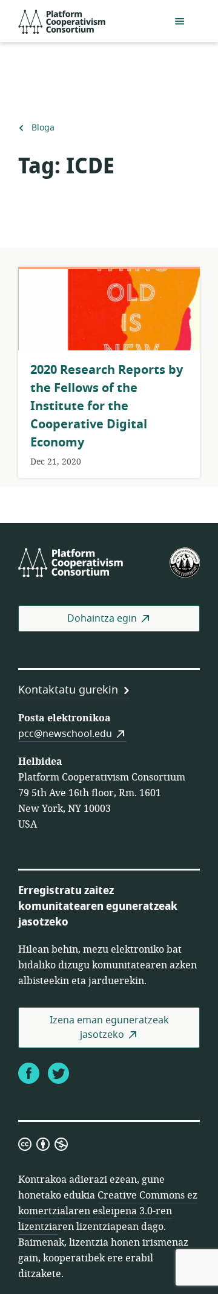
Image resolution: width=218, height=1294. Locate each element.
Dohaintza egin (102, 618)
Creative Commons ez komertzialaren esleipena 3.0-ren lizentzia (107, 1211)
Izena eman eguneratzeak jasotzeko (109, 1027)
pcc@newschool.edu (65, 734)
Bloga (42, 127)
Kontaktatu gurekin (68, 690)
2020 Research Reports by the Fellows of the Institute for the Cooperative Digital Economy (106, 406)
